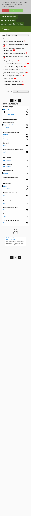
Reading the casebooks (9, 17)
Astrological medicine (8, 20)
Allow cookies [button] (16, 10)
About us (20, 24)
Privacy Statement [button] (8, 6)
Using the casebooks (8, 24)
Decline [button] (5, 10)
